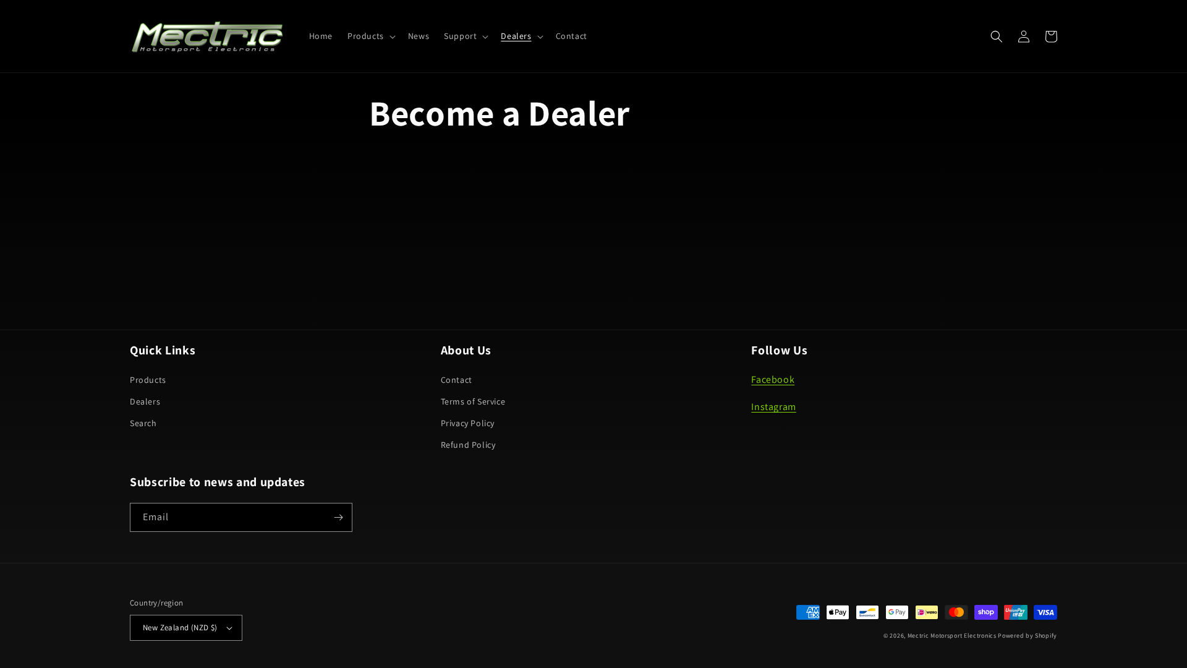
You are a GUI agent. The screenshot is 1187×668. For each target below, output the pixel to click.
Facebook (772, 379)
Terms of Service (473, 401)
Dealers (145, 401)
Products (148, 379)
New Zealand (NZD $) (180, 627)
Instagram (773, 406)
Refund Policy (468, 444)
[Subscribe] (338, 517)
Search (143, 423)
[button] (370, 36)
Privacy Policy (468, 423)
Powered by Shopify (1027, 636)
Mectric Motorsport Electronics (952, 636)
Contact (456, 379)
